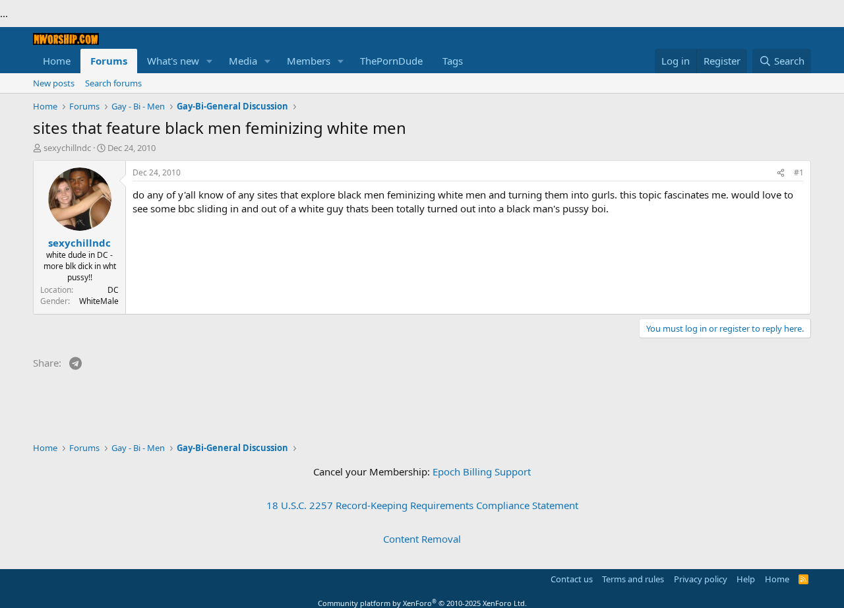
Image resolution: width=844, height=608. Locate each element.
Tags (452, 60)
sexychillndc (67, 148)
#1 (799, 172)
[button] (209, 61)
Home (57, 60)
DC (113, 289)
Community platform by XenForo (422, 603)
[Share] (780, 173)
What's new (173, 60)
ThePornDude (391, 60)
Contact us (572, 579)
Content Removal (422, 538)
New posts (54, 83)
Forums (108, 60)
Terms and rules (633, 579)
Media (243, 60)
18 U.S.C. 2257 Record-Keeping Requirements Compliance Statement (422, 505)
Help (746, 579)
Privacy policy (700, 579)
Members (308, 60)
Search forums (113, 83)
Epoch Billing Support (482, 471)
